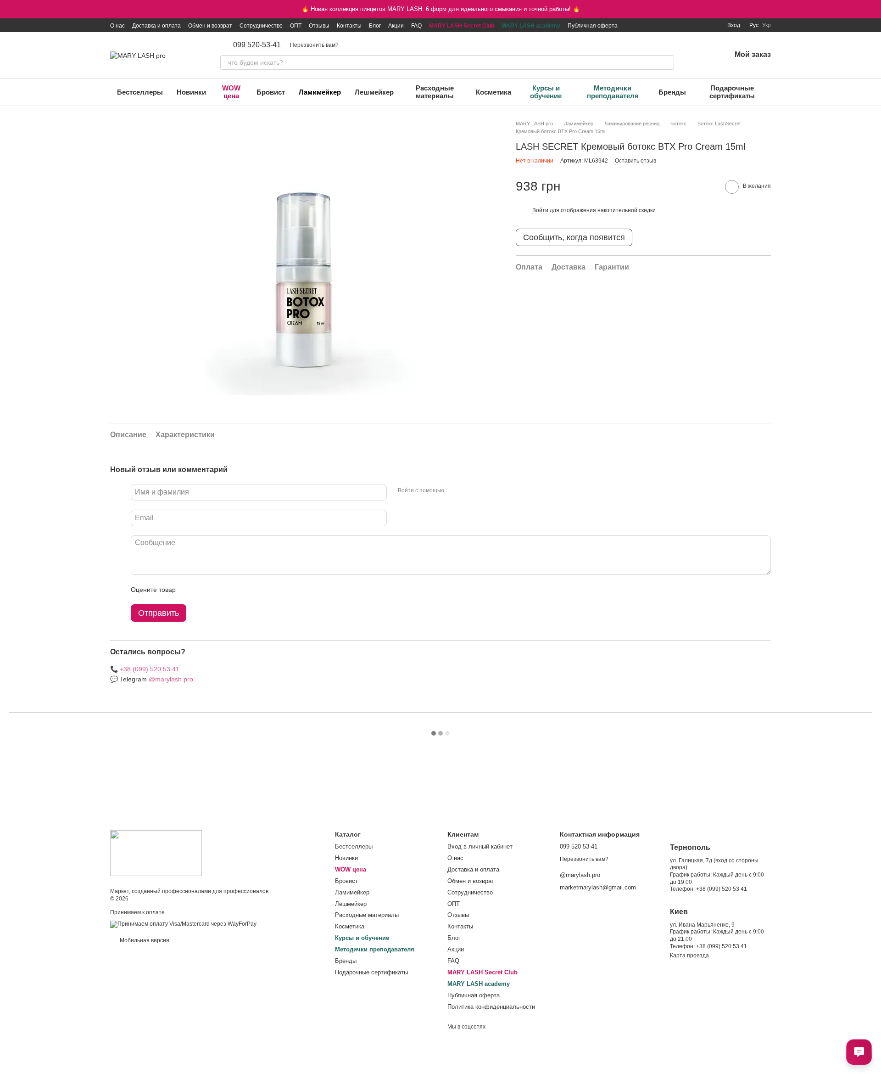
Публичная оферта (593, 25)
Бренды (672, 92)
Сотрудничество (261, 25)
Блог (375, 25)
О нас (117, 25)
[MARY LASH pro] (156, 852)
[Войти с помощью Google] (468, 490)
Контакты (349, 25)
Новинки (191, 92)
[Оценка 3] (220, 589)
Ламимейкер (320, 92)
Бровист (270, 92)
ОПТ (295, 25)
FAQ (416, 25)
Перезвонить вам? (314, 45)
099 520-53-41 (257, 45)
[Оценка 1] (191, 589)
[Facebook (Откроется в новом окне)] (679, 25)
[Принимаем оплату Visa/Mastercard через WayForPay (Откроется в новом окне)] (183, 924)
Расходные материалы (435, 92)
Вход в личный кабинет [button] (480, 846)
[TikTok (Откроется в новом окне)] (668, 25)
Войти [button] (540, 210)
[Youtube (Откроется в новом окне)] (690, 25)
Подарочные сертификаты (732, 92)
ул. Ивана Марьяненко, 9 (702, 925)
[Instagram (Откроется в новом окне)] (657, 25)
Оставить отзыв (635, 160)
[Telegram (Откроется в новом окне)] (701, 25)
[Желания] (699, 55)
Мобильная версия (143, 940)
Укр (766, 25)
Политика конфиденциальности (491, 1006)
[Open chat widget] (859, 1052)
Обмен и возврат (210, 25)
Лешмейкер (374, 92)
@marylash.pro (171, 679)
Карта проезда (689, 955)
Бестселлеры (140, 92)
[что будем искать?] (666, 62)
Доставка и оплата (156, 25)
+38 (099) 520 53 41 (149, 669)
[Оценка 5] (249, 589)
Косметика (493, 92)
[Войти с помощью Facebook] (454, 490)
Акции (396, 25)
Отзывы (319, 25)
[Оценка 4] (235, 589)
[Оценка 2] (205, 589)
